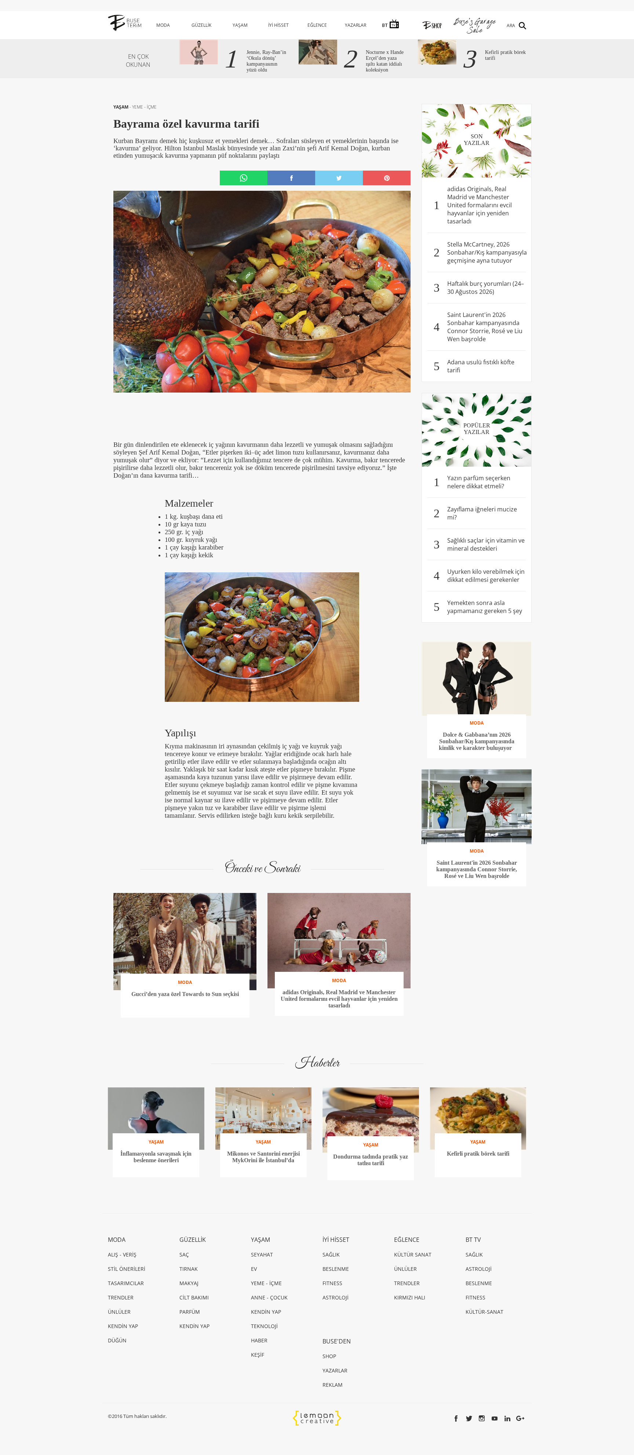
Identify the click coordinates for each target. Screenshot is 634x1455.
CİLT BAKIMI (194, 1297)
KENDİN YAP (123, 1326)
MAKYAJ (188, 1283)
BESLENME (336, 1268)
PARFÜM (189, 1311)
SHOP (329, 1356)
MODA (163, 25)
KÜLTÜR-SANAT (484, 1311)
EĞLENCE (317, 25)
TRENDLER (121, 1297)
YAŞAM (240, 25)
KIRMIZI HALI (409, 1297)
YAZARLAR (355, 25)
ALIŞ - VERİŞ (122, 1254)
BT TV (473, 1240)
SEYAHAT (262, 1254)
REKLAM (333, 1384)
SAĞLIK (331, 1254)
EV (254, 1268)
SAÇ (184, 1254)
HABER (259, 1340)
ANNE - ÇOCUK (269, 1297)
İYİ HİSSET (278, 25)
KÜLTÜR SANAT (412, 1254)
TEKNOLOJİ (264, 1326)
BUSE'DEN (337, 1341)
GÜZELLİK (201, 25)
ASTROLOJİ (336, 1297)
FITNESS (332, 1283)
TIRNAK (188, 1268)
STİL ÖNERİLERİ (126, 1268)
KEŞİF (257, 1354)
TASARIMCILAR (126, 1283)
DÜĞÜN (117, 1340)
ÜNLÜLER (119, 1311)
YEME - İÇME (144, 107)
